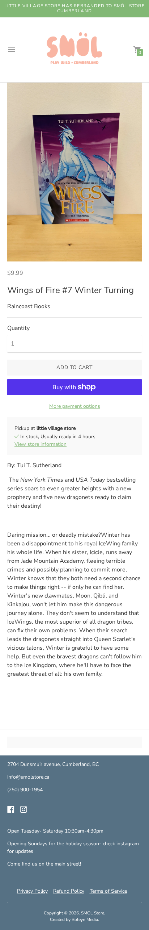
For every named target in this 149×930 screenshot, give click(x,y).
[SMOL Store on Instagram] (23, 809)
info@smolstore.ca (28, 777)
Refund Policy (68, 891)
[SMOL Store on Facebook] (10, 809)
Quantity (18, 328)
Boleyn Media (85, 919)
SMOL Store (92, 913)
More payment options (74, 406)
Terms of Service (108, 891)
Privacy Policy (32, 891)
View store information (40, 444)
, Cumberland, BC (79, 764)
